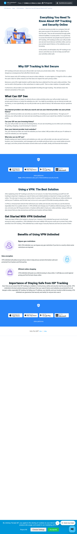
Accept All (53, 529)
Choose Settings (38, 529)
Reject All (23, 529)
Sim (40, 331)
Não (45, 331)
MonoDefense (44, 178)
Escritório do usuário (65, 3)
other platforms (38, 175)
